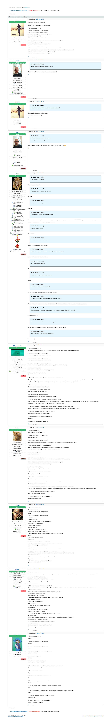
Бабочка (17, 569)
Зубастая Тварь (17, 634)
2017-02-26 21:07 (40, 568)
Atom (86, 715)
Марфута (17, 428)
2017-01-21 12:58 (40, 60)
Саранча (17, 20)
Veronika (17, 505)
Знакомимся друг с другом (34, 10)
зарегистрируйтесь (26, 7)
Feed (97, 715)
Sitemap (93, 715)
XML (89, 715)
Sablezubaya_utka (17, 345)
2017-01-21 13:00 (40, 101)
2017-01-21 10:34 (40, 19)
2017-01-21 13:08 (40, 131)
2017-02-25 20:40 (40, 345)
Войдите (18, 7)
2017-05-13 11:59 (40, 633)
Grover (17, 60)
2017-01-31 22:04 (40, 173)
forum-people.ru (11, 716)
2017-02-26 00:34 (40, 427)
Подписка (101, 715)
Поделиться (33, 57)
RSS (83, 715)
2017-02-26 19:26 (40, 504)
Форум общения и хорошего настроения (18, 10)
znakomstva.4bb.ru (19, 716)
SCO (17, 173)
